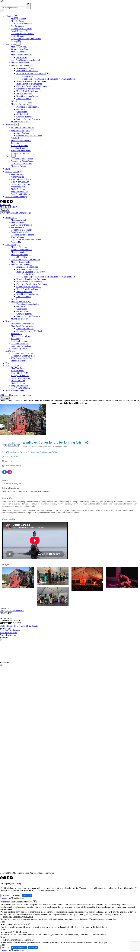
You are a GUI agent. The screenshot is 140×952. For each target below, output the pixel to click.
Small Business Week (20, 232)
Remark (24, 924)
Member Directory (19, 247)
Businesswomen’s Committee (29, 282)
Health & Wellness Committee (29, 289)
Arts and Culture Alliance (27, 269)
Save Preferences (19, 948)
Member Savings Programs (28, 316)
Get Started (21, 306)
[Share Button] (87, 442)
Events (8, 351)
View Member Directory (16, 390)
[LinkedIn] (8, 202)
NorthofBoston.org (8, 635)
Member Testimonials (20, 262)
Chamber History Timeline (22, 235)
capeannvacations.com (20, 378)
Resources (9, 321)
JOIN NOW (5, 204)
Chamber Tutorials (24, 314)
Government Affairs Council (28, 286)
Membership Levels (19, 254)
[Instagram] (5, 202)
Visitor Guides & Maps (21, 373)
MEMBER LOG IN (9, 207)
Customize (6, 895)
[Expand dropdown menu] (16, 218)
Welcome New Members (21, 249)
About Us (9, 217)
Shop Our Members (24, 328)
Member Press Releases (21, 336)
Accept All (27, 895)
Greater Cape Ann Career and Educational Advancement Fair (48, 277)
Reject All (16, 895)
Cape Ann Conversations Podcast (25, 259)
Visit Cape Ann (12, 365)
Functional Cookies (11, 924)
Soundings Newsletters (21, 346)
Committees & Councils (21, 230)
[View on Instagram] (9, 474)
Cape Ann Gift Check (20, 388)
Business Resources (19, 341)
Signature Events (18, 361)
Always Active (26, 917)
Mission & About (18, 220)
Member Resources (19, 301)
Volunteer (15, 299)
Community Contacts (20, 348)
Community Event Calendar (23, 356)
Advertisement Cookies (13, 940)
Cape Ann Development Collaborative (32, 284)
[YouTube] (11, 202)
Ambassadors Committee (27, 267)
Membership (10, 244)
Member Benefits (18, 252)
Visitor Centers (17, 237)
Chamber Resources (19, 343)
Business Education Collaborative (31, 272)
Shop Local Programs (20, 326)
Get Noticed (21, 309)
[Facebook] (1, 202)
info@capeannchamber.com (12, 610)
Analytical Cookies (11, 932)
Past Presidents (17, 227)
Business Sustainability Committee (31, 279)
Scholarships (27, 274)
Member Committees (20, 264)
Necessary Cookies (11, 917)
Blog (7, 363)
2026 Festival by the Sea (21, 358)
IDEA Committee (24, 291)
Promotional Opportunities (27, 304)
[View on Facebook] (4, 474)
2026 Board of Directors (21, 225)
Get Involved (22, 311)
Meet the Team (17, 222)
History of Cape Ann (20, 375)
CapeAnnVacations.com (10, 630)
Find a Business (18, 383)
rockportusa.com (18, 380)
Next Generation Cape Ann (28, 294)
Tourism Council (23, 296)
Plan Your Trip (17, 368)
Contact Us (16, 242)
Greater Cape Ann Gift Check (29, 331)
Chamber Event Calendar (22, 353)
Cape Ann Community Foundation (26, 240)
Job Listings (16, 338)
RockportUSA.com (8, 632)
